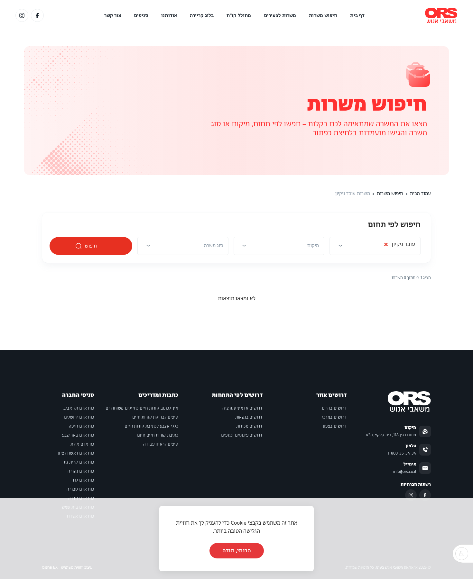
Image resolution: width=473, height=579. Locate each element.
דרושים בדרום (334, 408)
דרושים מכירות (249, 426)
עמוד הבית (420, 193)
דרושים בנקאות (249, 417)
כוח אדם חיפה (81, 426)
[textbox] (313, 245)
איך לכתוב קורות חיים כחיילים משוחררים (142, 408)
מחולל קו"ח (239, 15)
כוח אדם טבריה (80, 489)
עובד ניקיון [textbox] (399, 246)
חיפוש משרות (323, 15)
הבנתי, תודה (236, 550)
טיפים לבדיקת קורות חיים (155, 417)
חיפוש (91, 246)
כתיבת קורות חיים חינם (157, 435)
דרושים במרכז (334, 417)
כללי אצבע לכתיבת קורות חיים (151, 426)
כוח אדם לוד (83, 480)
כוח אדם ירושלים (79, 417)
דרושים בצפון (335, 426)
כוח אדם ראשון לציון (76, 453)
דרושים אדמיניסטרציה (242, 408)
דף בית (357, 15)
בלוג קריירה (202, 15)
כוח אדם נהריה (81, 471)
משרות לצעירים (280, 15)
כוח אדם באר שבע (78, 435)
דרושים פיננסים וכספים (241, 435)
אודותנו (169, 15)
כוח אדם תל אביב (78, 408)
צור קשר (112, 15)
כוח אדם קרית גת (79, 462)
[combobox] (375, 247)
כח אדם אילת (82, 444)
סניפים (141, 15)
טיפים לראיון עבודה (160, 444)
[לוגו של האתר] (441, 15)
